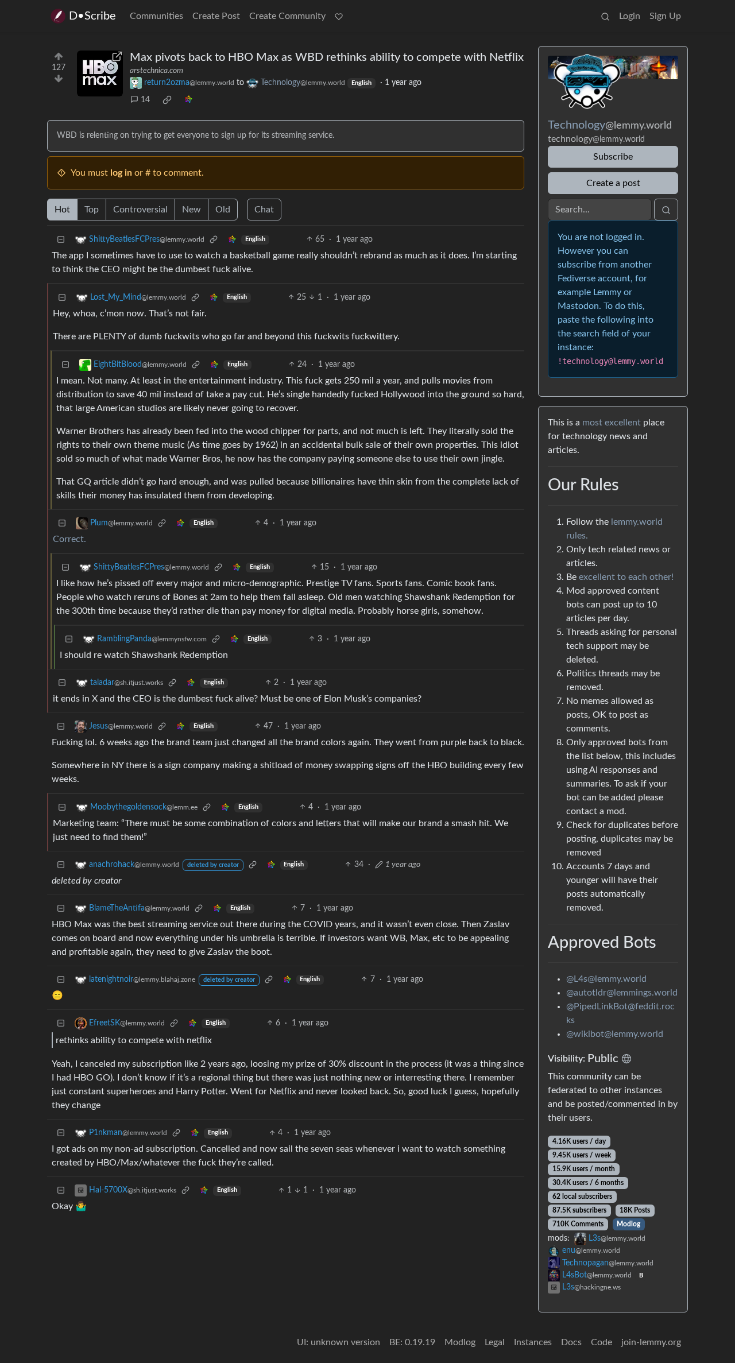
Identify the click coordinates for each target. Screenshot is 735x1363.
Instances (533, 1342)
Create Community (287, 16)
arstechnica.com (156, 71)
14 (145, 100)
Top (91, 209)
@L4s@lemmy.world (606, 978)
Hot (62, 209)
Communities (156, 16)
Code (601, 1342)
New (191, 209)
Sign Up (665, 16)
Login (629, 16)
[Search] (605, 16)
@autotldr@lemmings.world (622, 992)
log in (121, 172)
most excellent (611, 422)
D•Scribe (92, 16)
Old (222, 209)
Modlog (628, 1224)
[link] (167, 100)
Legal (495, 1342)
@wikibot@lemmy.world (614, 1034)
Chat (264, 209)
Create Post (216, 16)
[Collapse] (61, 240)
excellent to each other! (626, 577)
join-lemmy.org (651, 1342)
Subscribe (613, 156)
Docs (571, 1342)
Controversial (140, 209)
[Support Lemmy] (338, 16)
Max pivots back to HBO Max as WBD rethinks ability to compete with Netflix (327, 57)
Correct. (69, 539)
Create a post (613, 183)
